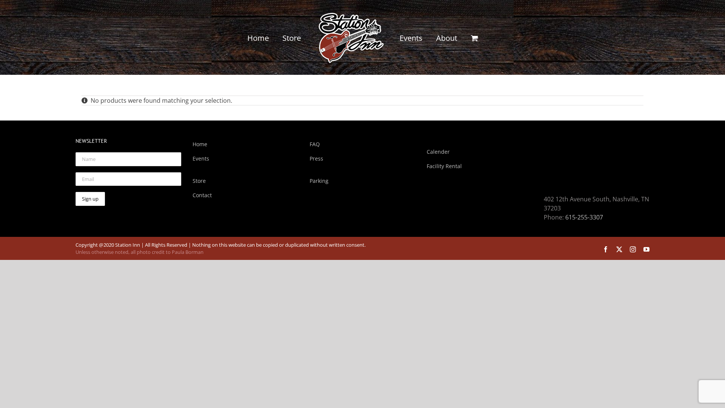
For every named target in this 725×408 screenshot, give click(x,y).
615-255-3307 (584, 217)
